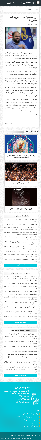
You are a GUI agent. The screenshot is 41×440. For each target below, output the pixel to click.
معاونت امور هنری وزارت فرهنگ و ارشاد (27, 417)
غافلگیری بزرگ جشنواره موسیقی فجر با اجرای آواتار (23, 294)
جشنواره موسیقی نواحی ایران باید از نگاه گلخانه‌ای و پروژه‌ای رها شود (20, 363)
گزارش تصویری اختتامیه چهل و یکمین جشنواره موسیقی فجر (20, 291)
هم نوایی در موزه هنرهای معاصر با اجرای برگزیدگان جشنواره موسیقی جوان (20, 243)
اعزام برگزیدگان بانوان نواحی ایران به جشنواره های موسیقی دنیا (20, 347)
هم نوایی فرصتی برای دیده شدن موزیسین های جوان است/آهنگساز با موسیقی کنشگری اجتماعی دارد (20, 228)
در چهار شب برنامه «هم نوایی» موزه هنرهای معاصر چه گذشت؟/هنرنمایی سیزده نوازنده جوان (20, 233)
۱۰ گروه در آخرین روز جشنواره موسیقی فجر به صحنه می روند (20, 308)
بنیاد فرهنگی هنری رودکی (31, 426)
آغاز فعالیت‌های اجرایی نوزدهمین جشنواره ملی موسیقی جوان (20, 220)
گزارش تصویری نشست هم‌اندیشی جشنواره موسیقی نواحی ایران (20, 370)
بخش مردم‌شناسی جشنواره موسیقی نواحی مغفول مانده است (20, 358)
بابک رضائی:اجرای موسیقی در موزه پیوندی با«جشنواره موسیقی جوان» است (20, 238)
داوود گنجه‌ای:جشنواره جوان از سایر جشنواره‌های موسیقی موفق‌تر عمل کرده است (20, 255)
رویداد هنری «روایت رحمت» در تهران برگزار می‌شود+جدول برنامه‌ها (21, 156)
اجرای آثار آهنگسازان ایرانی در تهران (21, 208)
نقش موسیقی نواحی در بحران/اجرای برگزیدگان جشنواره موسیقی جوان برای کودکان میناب (20, 248)
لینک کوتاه (8, 123)
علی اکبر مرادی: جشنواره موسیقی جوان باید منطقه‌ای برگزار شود (20, 260)
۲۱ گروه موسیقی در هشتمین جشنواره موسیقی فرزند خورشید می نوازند (20, 342)
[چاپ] (36, 115)
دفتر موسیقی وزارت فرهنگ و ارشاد (29, 420)
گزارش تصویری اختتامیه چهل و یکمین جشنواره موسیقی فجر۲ (20, 287)
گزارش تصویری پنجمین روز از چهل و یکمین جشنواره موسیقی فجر (20, 303)
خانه (37, 9)
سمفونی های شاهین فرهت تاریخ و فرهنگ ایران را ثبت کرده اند (20, 317)
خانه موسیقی (34, 423)
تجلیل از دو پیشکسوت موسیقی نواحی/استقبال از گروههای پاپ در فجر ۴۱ (20, 298)
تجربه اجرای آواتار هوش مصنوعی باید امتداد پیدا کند (22, 283)
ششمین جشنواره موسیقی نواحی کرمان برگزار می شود (22, 334)
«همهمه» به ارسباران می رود (21, 183)
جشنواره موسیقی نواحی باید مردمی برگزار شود (24, 351)
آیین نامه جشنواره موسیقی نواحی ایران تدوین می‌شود (22, 367)
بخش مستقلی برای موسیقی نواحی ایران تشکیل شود (22, 354)
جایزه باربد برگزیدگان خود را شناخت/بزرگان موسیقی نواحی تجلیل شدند (20, 312)
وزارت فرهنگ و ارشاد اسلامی (30, 414)
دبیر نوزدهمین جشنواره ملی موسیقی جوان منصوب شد (22, 224)
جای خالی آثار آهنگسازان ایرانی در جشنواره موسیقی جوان (21, 251)
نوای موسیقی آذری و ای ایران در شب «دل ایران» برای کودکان (20, 337)
